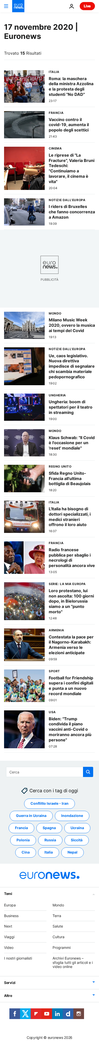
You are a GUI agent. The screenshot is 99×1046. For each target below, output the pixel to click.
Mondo (58, 905)
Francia (21, 828)
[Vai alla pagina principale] (18, 6)
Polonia (23, 840)
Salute (58, 926)
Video (8, 947)
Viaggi (9, 937)
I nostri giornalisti (18, 958)
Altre (8, 995)
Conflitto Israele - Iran (49, 803)
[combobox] (49, 772)
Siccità (76, 840)
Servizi (9, 982)
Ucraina (77, 828)
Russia (50, 840)
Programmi (62, 947)
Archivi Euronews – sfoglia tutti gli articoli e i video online (73, 962)
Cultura (58, 937)
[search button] (88, 772)
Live (87, 6)
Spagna (49, 828)
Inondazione (72, 815)
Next (8, 926)
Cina (26, 852)
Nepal (72, 852)
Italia (48, 852)
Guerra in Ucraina (31, 815)
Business (11, 916)
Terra (57, 916)
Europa (10, 905)
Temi (8, 893)
